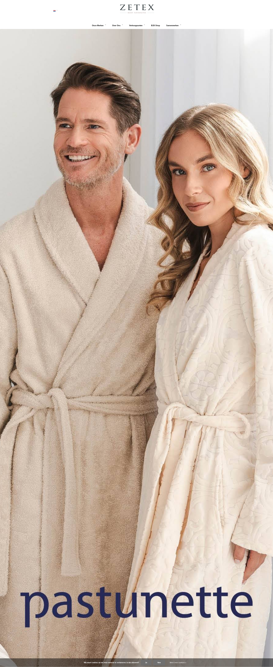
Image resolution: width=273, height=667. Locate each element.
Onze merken (98, 25)
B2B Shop (155, 25)
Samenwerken (172, 25)
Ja (146, 663)
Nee (159, 663)
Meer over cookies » (178, 663)
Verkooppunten (135, 25)
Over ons (116, 25)
